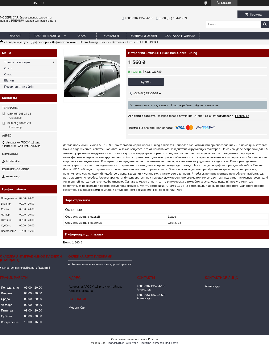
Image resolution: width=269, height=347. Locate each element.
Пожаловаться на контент (122, 343)
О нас (82, 35)
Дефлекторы (40, 42)
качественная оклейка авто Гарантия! (26, 267)
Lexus (105, 42)
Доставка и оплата (180, 35)
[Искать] (265, 24)
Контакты (111, 35)
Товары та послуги (17, 62)
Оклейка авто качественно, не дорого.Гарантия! (101, 264)
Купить (146, 82)
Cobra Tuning (89, 42)
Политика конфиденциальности (159, 343)
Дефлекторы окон (64, 42)
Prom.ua (153, 339)
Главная (15, 35)
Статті (8, 68)
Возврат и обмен (144, 35)
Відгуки (9, 80)
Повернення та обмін (19, 86)
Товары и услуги (47, 35)
